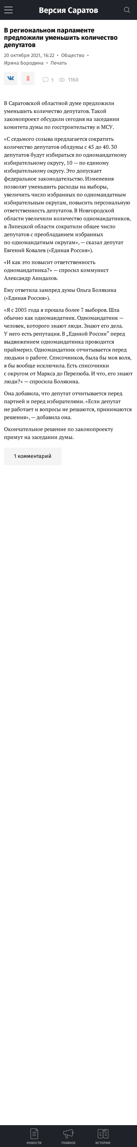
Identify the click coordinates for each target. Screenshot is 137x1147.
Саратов (68, 10)
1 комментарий (33, 456)
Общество (72, 55)
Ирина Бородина (24, 63)
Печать (59, 63)
